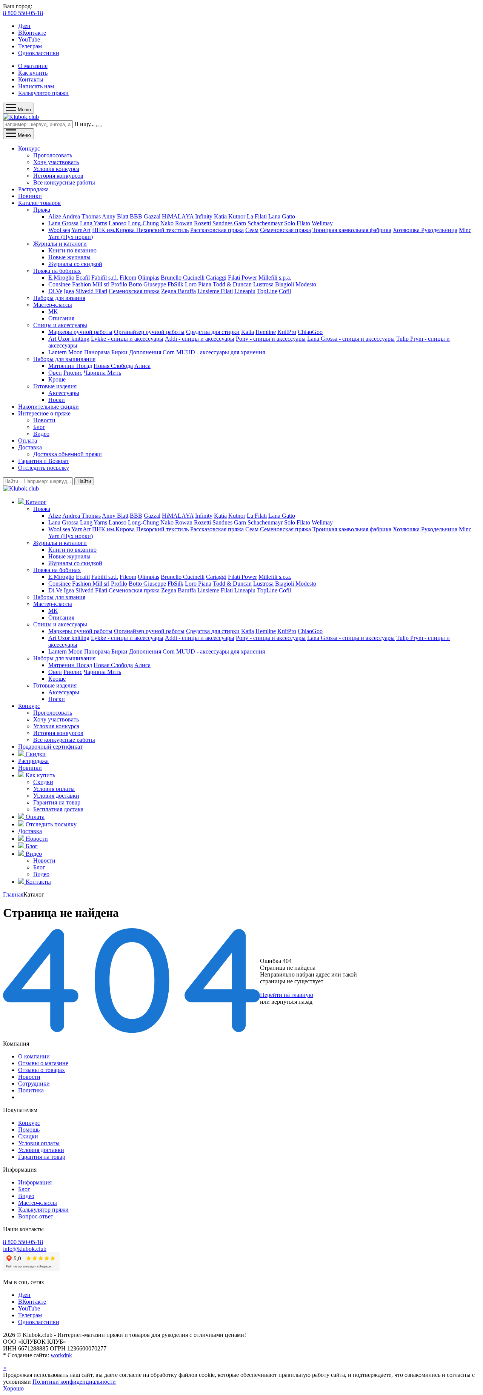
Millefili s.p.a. (274, 277)
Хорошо (13, 1388)
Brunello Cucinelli (183, 277)
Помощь (29, 1129)
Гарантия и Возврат (43, 461)
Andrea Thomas (81, 216)
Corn (169, 352)
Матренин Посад (70, 366)
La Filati (257, 216)
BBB (136, 216)
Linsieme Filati (215, 291)
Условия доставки (56, 795)
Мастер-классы (52, 304)
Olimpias (148, 277)
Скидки (43, 782)
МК (53, 311)
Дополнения (145, 352)
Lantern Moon (65, 352)
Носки (56, 400)
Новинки (30, 196)
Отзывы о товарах (41, 1070)
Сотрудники (34, 1083)
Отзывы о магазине (43, 1063)
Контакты (30, 79)
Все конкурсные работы (64, 182)
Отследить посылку (43, 467)
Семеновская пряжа (285, 230)
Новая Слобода (113, 366)
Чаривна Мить (102, 372)
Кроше (57, 379)
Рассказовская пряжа (217, 230)
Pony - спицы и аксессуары (271, 338)
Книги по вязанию (72, 250)
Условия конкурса (56, 169)
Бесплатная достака (58, 809)
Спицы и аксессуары (60, 325)
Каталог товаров (39, 203)
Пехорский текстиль (162, 230)
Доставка (30, 447)
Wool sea (59, 230)
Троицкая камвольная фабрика (351, 230)
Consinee (59, 284)
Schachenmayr (265, 223)
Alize (54, 216)
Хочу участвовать (56, 162)
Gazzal (152, 216)
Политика (31, 1090)
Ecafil (83, 277)
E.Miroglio (61, 277)
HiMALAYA (178, 216)
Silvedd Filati (91, 291)
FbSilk (175, 284)
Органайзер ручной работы (149, 332)
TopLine (267, 291)
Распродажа (33, 189)
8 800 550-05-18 (23, 13)
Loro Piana (198, 284)
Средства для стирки (213, 332)
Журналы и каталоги (60, 243)
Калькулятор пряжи (43, 93)
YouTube (29, 39)
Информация (35, 1182)
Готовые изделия (55, 386)
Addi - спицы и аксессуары (199, 338)
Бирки (119, 352)
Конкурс (29, 148)
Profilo (119, 284)
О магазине (33, 66)
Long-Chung (143, 223)
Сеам (251, 230)
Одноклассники (38, 53)
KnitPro (286, 332)
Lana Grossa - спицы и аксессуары (351, 338)
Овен (55, 372)
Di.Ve (55, 291)
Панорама (97, 352)
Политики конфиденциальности (74, 1381)
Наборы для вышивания (64, 359)
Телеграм (30, 46)
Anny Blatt (115, 216)
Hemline (265, 332)
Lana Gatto (281, 216)
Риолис (72, 372)
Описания (61, 318)
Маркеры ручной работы (80, 332)
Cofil (285, 291)
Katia (220, 216)
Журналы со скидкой (75, 264)
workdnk (61, 1355)
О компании (34, 1056)
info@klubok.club (24, 1249)
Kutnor (236, 216)
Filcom (128, 277)
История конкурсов (58, 175)
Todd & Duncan (232, 284)
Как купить (33, 72)
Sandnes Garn (229, 223)
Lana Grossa (63, 223)
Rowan (183, 223)
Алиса (142, 366)
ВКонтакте (32, 32)
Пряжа (41, 209)
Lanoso (117, 223)
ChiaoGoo (310, 332)
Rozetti (202, 223)
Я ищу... (84, 124)
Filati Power (242, 277)
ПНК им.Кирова (114, 230)
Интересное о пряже (44, 413)
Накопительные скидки (48, 406)
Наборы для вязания (59, 298)
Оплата (27, 440)
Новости (44, 420)
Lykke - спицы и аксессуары (127, 338)
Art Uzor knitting (68, 338)
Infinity (203, 216)
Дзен (24, 26)
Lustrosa (263, 284)
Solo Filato (297, 223)
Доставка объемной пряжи (67, 454)
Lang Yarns (93, 223)
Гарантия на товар (56, 802)
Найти (84, 481)
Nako (167, 223)
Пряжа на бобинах (57, 271)
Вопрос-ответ (35, 1216)
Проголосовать (52, 155)
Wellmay (322, 223)
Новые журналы (69, 257)
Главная (13, 894)
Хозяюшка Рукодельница (425, 230)
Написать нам (36, 86)
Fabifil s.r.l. (104, 277)
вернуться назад (291, 1001)
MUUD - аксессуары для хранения (220, 352)
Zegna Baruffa (178, 291)
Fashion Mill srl (90, 284)
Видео (41, 434)
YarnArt (81, 230)
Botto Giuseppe (147, 284)
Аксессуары (63, 393)
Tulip (403, 338)
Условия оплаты (54, 789)
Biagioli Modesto (295, 284)
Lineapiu (244, 291)
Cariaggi (216, 277)
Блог (39, 427)
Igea (69, 291)
